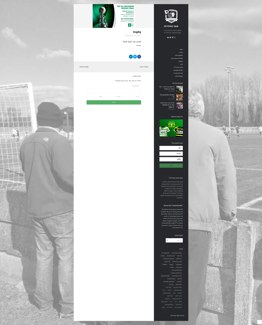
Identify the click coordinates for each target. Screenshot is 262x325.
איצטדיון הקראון (178, 287)
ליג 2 (171, 302)
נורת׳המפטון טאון (169, 304)
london (172, 267)
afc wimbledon (166, 253)
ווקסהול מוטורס (167, 293)
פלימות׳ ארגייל (178, 307)
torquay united (171, 279)
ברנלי (164, 290)
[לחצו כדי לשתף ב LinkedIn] (131, 57)
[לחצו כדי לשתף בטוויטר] (135, 57)
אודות (181, 53)
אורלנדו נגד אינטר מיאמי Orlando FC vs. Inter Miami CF (167, 105)
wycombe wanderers (169, 281)
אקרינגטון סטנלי (178, 290)
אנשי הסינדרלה (171, 26)
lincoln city (179, 267)
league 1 (171, 264)
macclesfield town (177, 270)
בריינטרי (170, 290)
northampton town (177, 276)
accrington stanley (177, 253)
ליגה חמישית (164, 302)
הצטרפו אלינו (179, 76)
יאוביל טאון (170, 296)
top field (179, 279)
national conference (176, 273)
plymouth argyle (165, 276)
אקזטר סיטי (168, 287)
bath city (179, 256)
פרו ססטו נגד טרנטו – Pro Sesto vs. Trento (167, 88)
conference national (168, 259)
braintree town (171, 256)
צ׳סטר (163, 307)
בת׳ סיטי (180, 293)
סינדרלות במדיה (178, 73)
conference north (177, 261)
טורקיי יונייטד (178, 296)
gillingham (179, 264)
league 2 (165, 264)
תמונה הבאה (144, 67)
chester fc (179, 259)
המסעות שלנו (179, 55)
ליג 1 (175, 302)
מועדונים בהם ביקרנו (177, 58)
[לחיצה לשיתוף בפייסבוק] (139, 57)
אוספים (180, 61)
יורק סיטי (167, 299)
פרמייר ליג (169, 307)
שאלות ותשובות (178, 70)
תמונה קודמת (84, 67)
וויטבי (174, 293)
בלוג (181, 64)
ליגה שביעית (179, 304)
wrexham (179, 281)
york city (171, 284)
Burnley (163, 256)
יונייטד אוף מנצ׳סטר (177, 299)
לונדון (180, 302)
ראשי (181, 50)
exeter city (167, 261)
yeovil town (179, 284)
